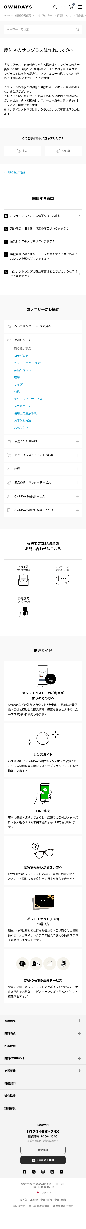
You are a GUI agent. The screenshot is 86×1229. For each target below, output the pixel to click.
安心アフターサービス (28, 399)
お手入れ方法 (22, 420)
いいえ (66, 150)
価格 (17, 391)
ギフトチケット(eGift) (28, 363)
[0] (71, 7)
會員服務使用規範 (39, 1206)
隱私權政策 (19, 1206)
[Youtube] (61, 1171)
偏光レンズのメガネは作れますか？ (32, 241)
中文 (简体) (46, 1199)
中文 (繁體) (60, 1199)
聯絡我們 (10, 1083)
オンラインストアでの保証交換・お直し (35, 215)
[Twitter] (33, 1171)
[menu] (80, 7)
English (34, 1199)
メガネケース (22, 406)
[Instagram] (43, 1171)
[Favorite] (63, 7)
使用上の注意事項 (25, 413)
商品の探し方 (22, 370)
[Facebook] (24, 1171)
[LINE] (52, 1171)
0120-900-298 (43, 1131)
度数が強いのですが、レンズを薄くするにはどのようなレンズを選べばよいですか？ (43, 256)
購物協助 (10, 1095)
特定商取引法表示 (63, 1206)
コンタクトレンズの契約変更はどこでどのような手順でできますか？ (43, 274)
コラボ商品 (21, 355)
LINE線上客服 (45, 1160)
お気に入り (21, 427)
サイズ (18, 384)
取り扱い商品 (16, 172)
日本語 (23, 1199)
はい (26, 150)
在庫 (17, 377)
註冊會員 (10, 1108)
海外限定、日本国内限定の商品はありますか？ (39, 228)
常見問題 (43, 1150)
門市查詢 (10, 1046)
